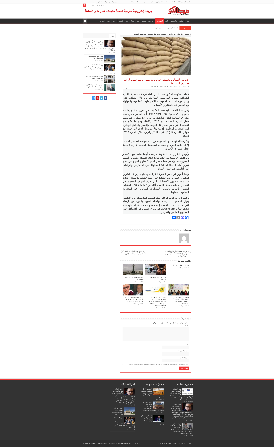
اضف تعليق (153, 86)
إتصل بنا (94, 2)
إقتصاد (121, 2)
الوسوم (111, 49)
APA (106, 443)
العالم (173, 2)
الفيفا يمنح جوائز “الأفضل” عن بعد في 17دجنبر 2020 (146, 419)
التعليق (186, 325)
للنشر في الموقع (186, 443)
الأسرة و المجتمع (113, 2)
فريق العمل (159, 443)
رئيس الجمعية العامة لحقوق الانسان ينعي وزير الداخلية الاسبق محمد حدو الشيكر (134, 299)
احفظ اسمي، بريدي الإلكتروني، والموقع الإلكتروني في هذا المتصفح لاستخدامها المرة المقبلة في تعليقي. (159, 364)
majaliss (184, 86)
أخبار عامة (138, 2)
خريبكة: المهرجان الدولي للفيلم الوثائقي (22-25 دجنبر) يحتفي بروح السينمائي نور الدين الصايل (135, 252)
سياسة (166, 2)
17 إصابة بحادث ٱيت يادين (180, 265)
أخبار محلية (146, 2)
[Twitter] (102, 5)
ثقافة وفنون (159, 2)
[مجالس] (170, 10)
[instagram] (97, 5)
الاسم (187, 344)
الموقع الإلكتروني (184, 357)
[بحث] (84, 5)
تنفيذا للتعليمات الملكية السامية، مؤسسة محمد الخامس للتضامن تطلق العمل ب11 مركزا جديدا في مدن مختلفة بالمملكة (156, 301)
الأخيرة (112, 36)
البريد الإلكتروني (184, 351)
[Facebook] (103, 5)
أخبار (153, 2)
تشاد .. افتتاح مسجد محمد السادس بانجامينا (166, 28)
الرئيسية (187, 34)
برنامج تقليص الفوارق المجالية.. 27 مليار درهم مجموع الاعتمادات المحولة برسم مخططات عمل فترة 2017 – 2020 (176, 253)
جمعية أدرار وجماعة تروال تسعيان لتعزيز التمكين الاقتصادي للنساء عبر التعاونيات (180, 300)
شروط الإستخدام (169, 443)
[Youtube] (99, 5)
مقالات (132, 2)
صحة (127, 2)
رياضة (105, 2)
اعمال (99, 2)
